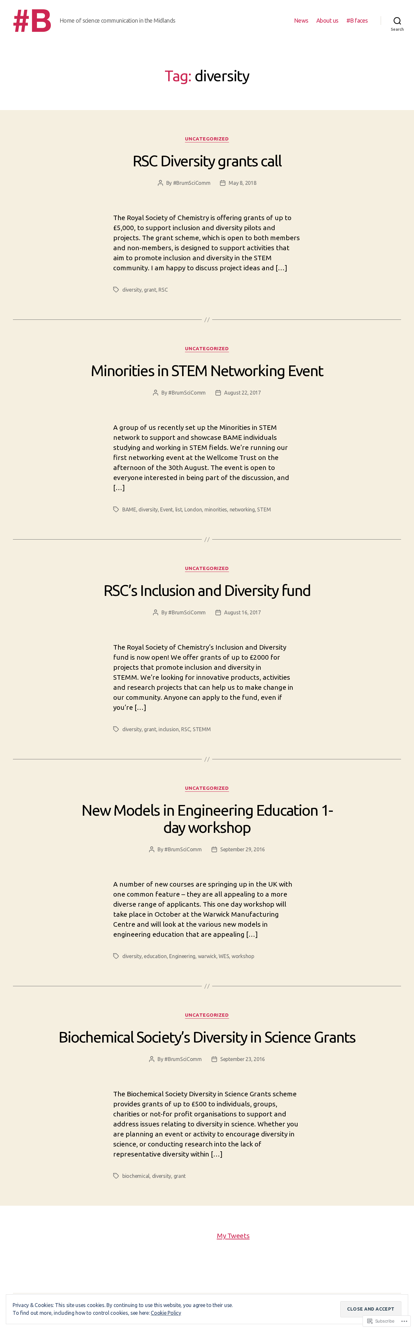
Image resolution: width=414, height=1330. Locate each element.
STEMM (202, 729)
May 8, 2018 (242, 183)
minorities (215, 509)
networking (242, 509)
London (193, 509)
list (178, 509)
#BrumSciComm (192, 183)
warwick (207, 956)
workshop (243, 956)
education (155, 956)
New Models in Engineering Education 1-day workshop (207, 818)
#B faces (357, 20)
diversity (132, 290)
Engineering (182, 956)
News (301, 20)
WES (224, 956)
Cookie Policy (166, 1313)
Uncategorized (207, 138)
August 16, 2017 (242, 612)
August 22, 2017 (242, 393)
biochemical (135, 1176)
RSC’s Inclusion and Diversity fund (207, 590)
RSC (163, 290)
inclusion (168, 729)
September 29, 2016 (242, 849)
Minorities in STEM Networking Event (207, 370)
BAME (129, 509)
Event (166, 509)
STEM (264, 509)
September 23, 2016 (242, 1059)
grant (150, 290)
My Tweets (233, 1235)
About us (327, 20)
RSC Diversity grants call (207, 160)
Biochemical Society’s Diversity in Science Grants (207, 1036)
